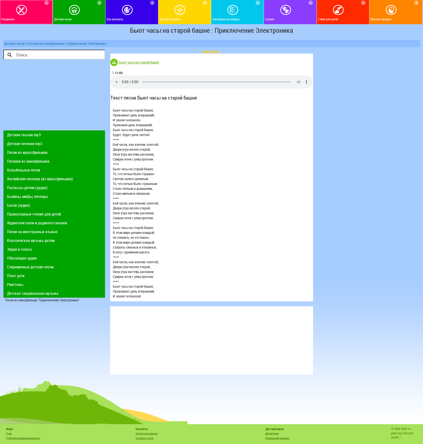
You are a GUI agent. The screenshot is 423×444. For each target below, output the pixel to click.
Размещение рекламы (277, 438)
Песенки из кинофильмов (45, 43)
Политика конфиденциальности (23, 438)
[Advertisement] (54, 96)
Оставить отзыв (144, 438)
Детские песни (14, 43)
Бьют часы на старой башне (139, 62)
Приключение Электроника (86, 43)
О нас (9, 433)
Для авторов (272, 433)
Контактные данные (147, 433)
